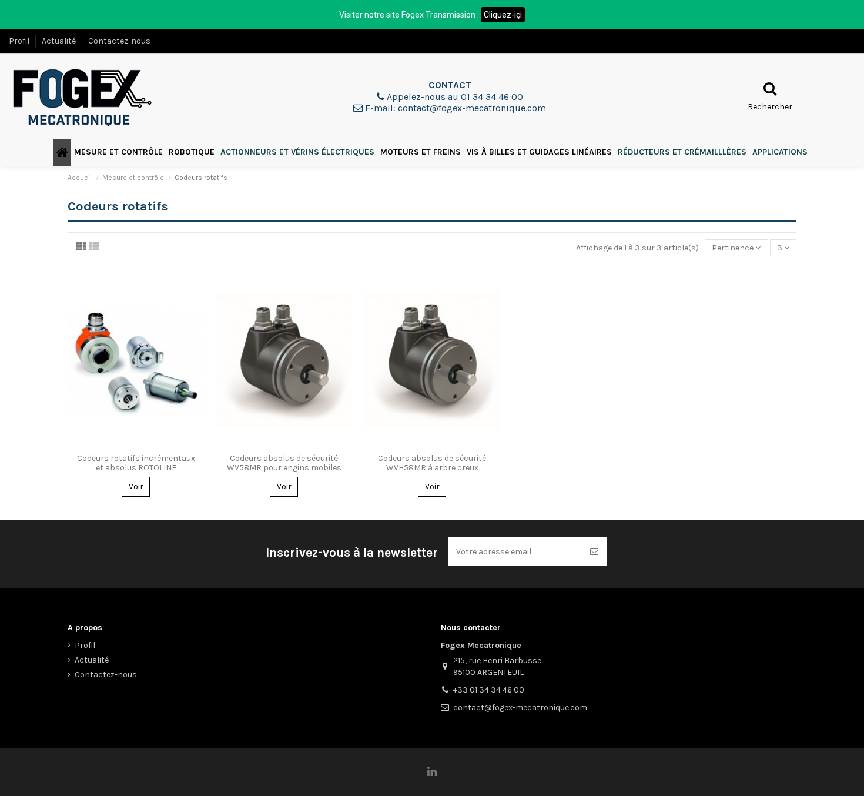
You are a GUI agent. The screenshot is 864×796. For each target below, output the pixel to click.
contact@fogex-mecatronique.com (520, 708)
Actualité (60, 41)
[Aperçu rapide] (136, 444)
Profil (20, 41)
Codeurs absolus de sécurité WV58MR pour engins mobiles (284, 463)
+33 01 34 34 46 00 (488, 690)
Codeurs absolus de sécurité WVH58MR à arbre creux (432, 463)
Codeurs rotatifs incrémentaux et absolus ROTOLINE (136, 463)
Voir (136, 486)
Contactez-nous (119, 41)
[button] (118, 152)
